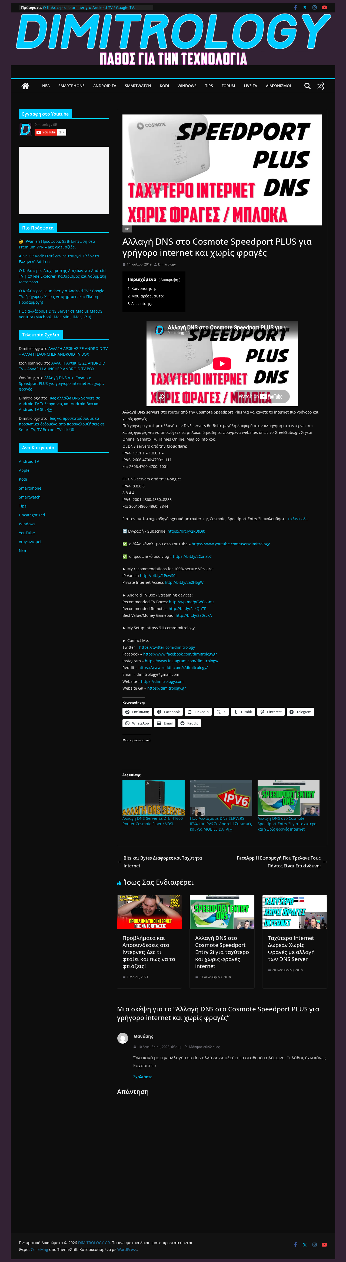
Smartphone (30, 488)
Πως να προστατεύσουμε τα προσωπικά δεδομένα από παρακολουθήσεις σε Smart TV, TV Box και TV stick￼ (62, 424)
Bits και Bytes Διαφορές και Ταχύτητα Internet (163, 862)
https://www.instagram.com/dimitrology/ (181, 660)
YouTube (27, 532)
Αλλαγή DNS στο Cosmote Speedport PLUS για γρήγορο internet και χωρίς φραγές (62, 383)
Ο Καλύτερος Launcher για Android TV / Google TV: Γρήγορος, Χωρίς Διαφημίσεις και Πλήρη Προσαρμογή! (92, 10)
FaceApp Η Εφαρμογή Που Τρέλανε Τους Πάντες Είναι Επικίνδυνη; (279, 862)
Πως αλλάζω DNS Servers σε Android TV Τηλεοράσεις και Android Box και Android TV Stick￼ (59, 403)
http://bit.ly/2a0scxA (194, 615)
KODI (164, 85)
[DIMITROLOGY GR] (173, 16)
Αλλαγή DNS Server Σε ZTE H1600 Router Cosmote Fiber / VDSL (152, 821)
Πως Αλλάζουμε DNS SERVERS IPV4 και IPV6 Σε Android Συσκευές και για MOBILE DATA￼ (221, 824)
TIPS (209, 85)
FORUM (228, 85)
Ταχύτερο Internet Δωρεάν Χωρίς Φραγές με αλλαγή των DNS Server (291, 948)
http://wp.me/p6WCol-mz (191, 601)
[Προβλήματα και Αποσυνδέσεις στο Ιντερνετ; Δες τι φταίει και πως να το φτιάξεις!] (149, 899)
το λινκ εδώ (298, 518)
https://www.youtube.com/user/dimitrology (231, 543)
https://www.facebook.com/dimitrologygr (180, 654)
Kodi (23, 479)
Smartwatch (30, 497)
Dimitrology (167, 264)
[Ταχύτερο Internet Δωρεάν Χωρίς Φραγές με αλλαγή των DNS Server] (294, 899)
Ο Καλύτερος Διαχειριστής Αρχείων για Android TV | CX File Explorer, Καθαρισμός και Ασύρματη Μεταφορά (62, 276)
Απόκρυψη (169, 279)
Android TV (29, 461)
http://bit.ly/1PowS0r (158, 575)
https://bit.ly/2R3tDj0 (186, 531)
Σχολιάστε (142, 1076)
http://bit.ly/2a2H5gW (184, 582)
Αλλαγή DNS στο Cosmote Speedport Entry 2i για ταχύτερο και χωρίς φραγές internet (287, 824)
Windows (27, 523)
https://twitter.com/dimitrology (167, 647)
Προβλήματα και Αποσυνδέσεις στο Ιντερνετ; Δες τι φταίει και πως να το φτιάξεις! (148, 952)
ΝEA (46, 85)
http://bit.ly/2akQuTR (188, 608)
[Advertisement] (64, 180)
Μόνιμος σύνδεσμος (204, 1046)
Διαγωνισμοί (30, 541)
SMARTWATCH (138, 85)
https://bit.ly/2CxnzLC (192, 556)
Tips (127, 229)
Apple (24, 470)
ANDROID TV (104, 85)
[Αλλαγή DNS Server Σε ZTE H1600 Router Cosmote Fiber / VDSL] (153, 797)
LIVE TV (250, 85)
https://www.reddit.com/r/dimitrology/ (173, 667)
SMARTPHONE (71, 85)
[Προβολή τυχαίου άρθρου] (320, 86)
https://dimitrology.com (162, 681)
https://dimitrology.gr (166, 688)
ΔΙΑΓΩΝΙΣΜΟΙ (278, 85)
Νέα (22, 550)
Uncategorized (32, 514)
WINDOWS (187, 85)
